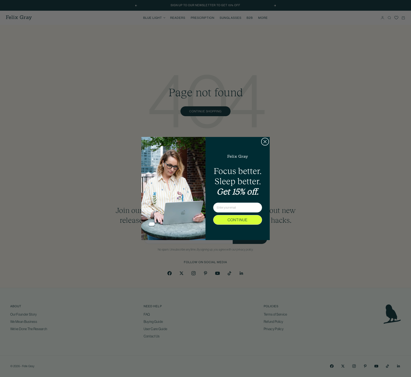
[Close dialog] (265, 141)
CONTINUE (238, 220)
